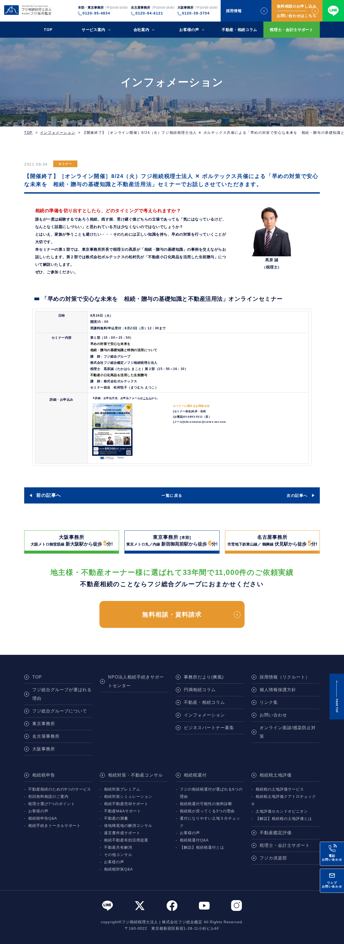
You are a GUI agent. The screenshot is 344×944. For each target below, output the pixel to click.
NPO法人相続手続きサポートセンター (136, 681)
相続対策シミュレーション (128, 797)
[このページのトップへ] (336, 696)
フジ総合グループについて (59, 711)
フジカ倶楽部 (273, 858)
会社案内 (141, 29)
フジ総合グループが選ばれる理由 (62, 694)
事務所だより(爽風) (204, 677)
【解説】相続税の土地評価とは (284, 819)
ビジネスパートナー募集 (209, 727)
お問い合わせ (273, 715)
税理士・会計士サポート (291, 29)
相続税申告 (43, 775)
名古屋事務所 (46, 736)
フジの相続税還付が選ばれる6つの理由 (211, 793)
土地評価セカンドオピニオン (282, 811)
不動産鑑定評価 (276, 832)
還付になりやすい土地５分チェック (210, 822)
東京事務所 (43, 723)
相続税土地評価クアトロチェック (286, 797)
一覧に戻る (172, 495)
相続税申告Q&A (42, 818)
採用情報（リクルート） (285, 677)
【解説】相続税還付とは (202, 847)
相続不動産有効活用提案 (126, 840)
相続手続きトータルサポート (54, 826)
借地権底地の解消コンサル (128, 826)
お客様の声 (189, 29)
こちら (147, 398)
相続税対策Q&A (118, 869)
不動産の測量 (116, 818)
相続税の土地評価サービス (280, 789)
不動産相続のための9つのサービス (59, 789)
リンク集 (269, 702)
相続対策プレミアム (122, 789)
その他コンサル (118, 855)
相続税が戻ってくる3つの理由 (207, 811)
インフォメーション (57, 133)
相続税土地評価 (276, 775)
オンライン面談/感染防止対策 (288, 732)
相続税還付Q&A (194, 840)
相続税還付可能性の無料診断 (206, 804)
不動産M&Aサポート (122, 811)
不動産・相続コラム (239, 29)
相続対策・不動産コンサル (135, 775)
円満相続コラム (200, 689)
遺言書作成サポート (122, 833)
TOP (48, 29)
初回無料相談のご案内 (48, 797)
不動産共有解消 (118, 847)
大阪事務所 (43, 749)
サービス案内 (93, 29)
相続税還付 (195, 775)
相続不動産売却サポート (126, 804)
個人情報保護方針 (278, 689)
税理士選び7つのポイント (51, 804)
